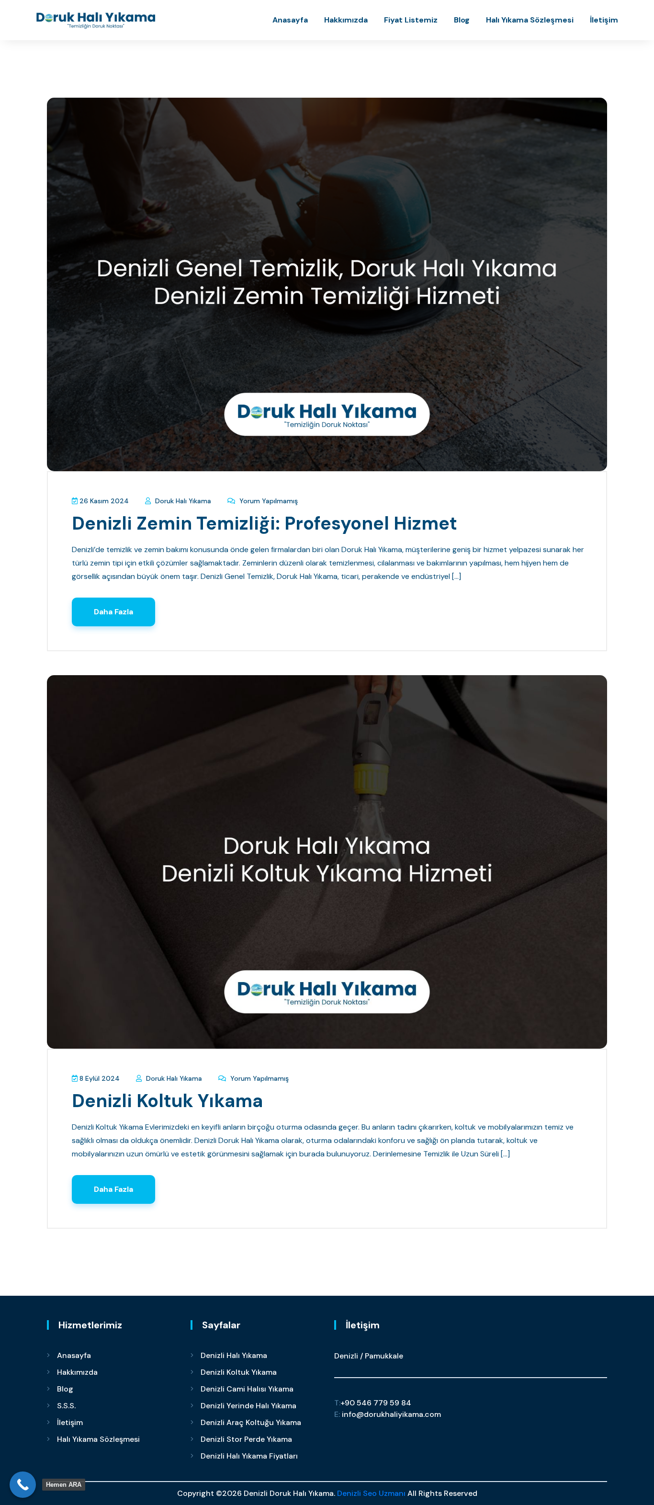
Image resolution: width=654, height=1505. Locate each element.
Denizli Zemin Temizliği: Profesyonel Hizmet (264, 523)
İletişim (604, 20)
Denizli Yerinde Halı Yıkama (248, 1406)
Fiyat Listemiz (411, 20)
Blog (462, 20)
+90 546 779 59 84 (372, 1403)
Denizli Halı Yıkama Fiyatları (249, 1456)
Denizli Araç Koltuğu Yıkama (251, 1422)
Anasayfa (290, 20)
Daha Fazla (113, 612)
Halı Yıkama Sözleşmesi (530, 20)
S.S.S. (66, 1406)
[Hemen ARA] (23, 1484)
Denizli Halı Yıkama (234, 1355)
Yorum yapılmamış (267, 501)
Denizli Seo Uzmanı (371, 1493)
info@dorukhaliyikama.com (387, 1414)
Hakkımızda (346, 20)
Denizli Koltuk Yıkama (167, 1101)
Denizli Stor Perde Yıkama (246, 1439)
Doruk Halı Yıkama (182, 501)
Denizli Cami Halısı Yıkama (247, 1389)
